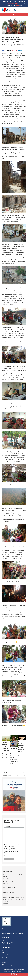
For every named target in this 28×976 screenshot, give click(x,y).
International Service (6, 45)
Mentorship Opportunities (11, 849)
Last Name (6, 838)
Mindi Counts (13, 44)
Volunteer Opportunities (10, 848)
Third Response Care (9, 882)
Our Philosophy (5, 961)
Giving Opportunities (10, 846)
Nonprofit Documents (7, 965)
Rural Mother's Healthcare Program (13, 853)
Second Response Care (9, 887)
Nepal (12, 45)
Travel (15, 45)
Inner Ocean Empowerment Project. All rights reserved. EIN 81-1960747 (14, 970)
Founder (4, 962)
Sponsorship (5, 954)
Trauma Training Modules (8, 942)
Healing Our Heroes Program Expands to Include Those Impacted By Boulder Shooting (13, 899)
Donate (4, 951)
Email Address (8, 826)
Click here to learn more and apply (11, 3)
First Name (7, 833)
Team (3, 964)
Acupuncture (21, 44)
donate (17, 5)
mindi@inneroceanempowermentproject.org (12, 933)
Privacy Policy (7, 969)
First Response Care (8, 892)
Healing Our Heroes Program (12, 851)
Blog (3, 940)
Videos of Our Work (6, 944)
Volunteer (4, 952)
